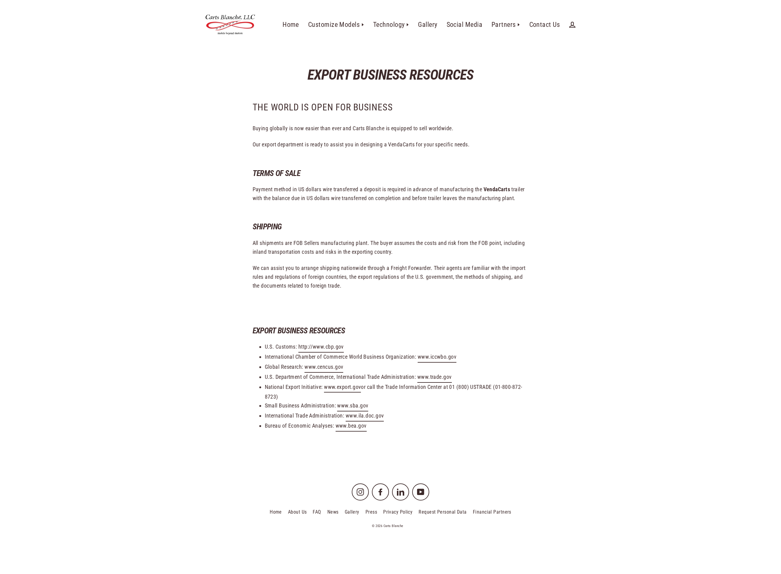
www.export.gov (342, 387)
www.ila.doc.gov (365, 415)
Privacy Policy (397, 512)
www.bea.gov (351, 425)
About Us (297, 512)
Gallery (427, 24)
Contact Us (544, 24)
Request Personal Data (442, 512)
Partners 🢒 (505, 24)
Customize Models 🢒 (336, 24)
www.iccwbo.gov (437, 356)
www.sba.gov (352, 405)
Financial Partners (492, 512)
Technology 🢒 (391, 24)
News (333, 512)
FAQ (317, 512)
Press (371, 512)
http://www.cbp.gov (321, 346)
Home (291, 24)
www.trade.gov (434, 377)
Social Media (464, 24)
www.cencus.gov (323, 367)
